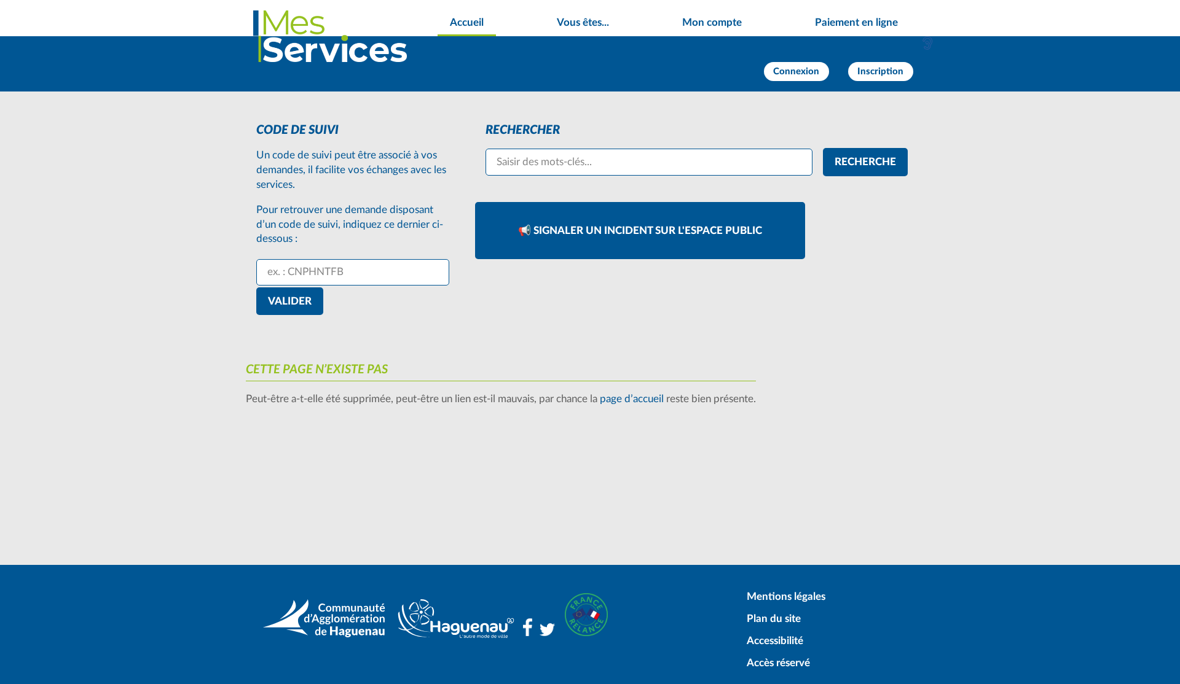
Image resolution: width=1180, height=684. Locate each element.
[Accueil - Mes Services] (330, 36)
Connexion (796, 71)
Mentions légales (786, 596)
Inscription (880, 71)
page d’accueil (632, 399)
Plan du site (774, 618)
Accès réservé (778, 663)
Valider (290, 301)
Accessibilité (775, 640)
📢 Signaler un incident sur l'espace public (640, 230)
